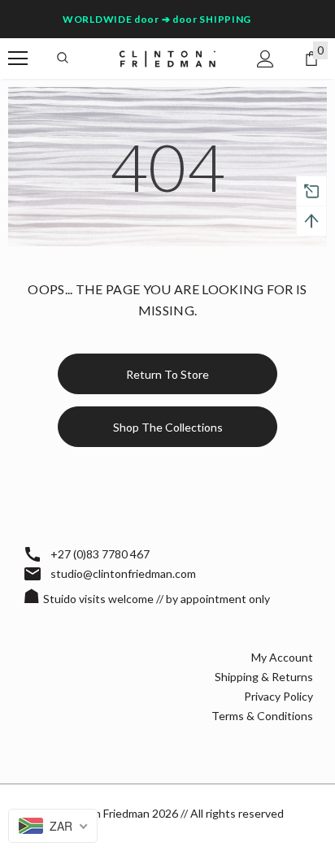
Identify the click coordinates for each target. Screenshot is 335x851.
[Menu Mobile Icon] (18, 58)
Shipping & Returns (264, 677)
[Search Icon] (62, 58)
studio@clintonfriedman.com (123, 573)
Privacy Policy (278, 696)
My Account (282, 657)
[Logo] (167, 57)
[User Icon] (265, 58)
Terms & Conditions (262, 716)
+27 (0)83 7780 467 (100, 554)
